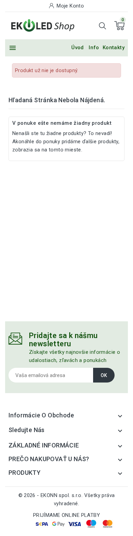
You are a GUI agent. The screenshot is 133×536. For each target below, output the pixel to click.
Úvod (77, 47)
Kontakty (113, 47)
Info (94, 47)
